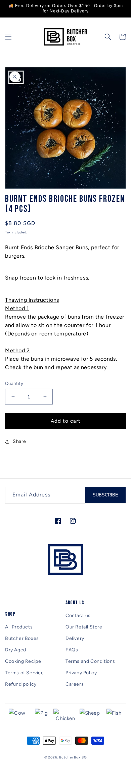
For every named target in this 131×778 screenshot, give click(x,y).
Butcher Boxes (22, 638)
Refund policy (21, 684)
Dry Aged (15, 650)
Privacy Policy (81, 673)
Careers (75, 684)
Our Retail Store (84, 627)
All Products (19, 627)
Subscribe (105, 494)
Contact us (78, 615)
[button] (8, 36)
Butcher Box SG (73, 757)
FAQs (72, 650)
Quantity (14, 383)
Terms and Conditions (90, 661)
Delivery (75, 638)
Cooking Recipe (23, 661)
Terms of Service (24, 673)
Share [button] (19, 441)
